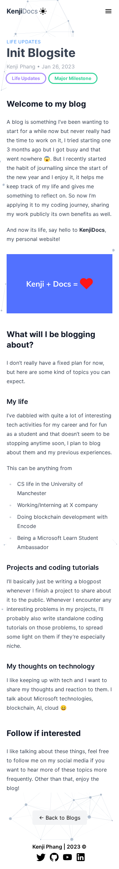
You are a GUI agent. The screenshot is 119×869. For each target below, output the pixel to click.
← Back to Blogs (59, 817)
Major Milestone (73, 78)
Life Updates (26, 78)
